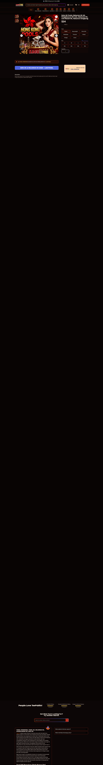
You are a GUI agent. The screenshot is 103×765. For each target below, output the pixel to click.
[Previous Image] (21, 35)
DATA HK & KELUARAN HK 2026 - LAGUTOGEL (36, 68)
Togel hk (18, 733)
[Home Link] (19, 5)
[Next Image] (56, 35)
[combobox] (44, 5)
